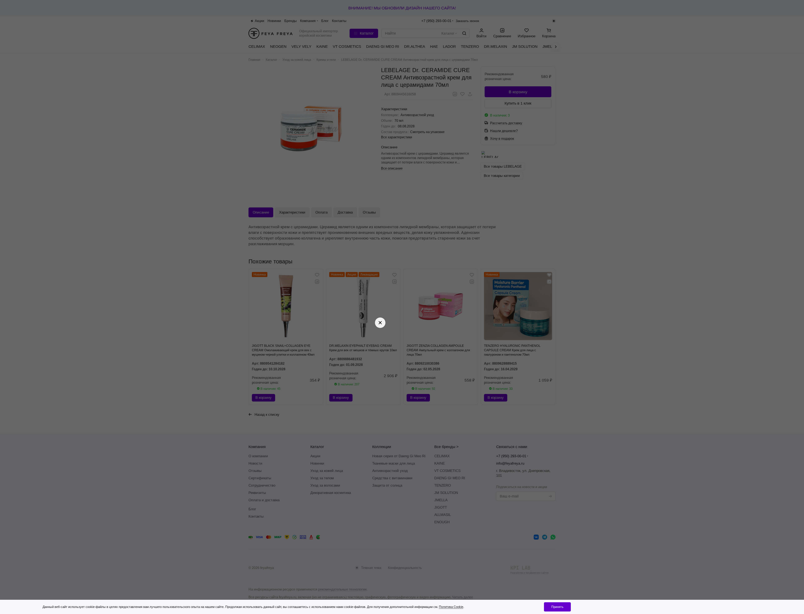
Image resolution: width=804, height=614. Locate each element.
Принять (557, 607)
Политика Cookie (451, 607)
